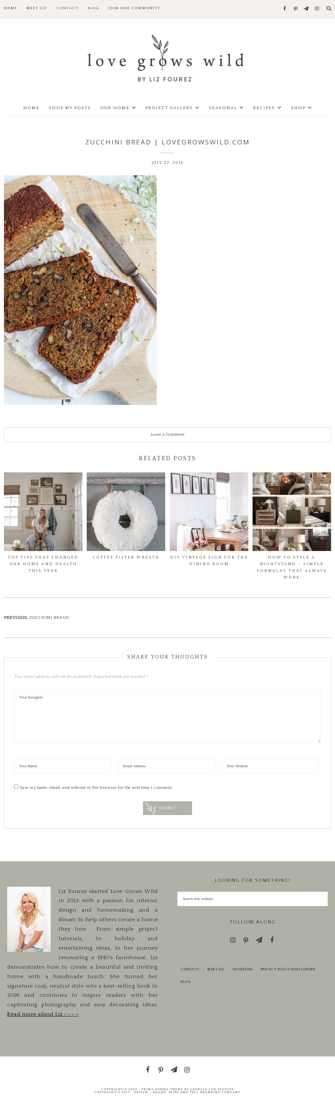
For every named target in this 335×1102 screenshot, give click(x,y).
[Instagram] (317, 9)
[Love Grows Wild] (167, 57)
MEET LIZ (215, 969)
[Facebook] (284, 9)
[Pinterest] (295, 9)
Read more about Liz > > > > (43, 1014)
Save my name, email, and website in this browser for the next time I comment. (96, 788)
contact (190, 969)
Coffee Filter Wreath (126, 557)
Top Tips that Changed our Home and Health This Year (43, 564)
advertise (242, 969)
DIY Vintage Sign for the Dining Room (209, 560)
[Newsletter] (306, 9)
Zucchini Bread (49, 617)
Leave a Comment (167, 434)
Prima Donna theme (162, 1089)
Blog (185, 982)
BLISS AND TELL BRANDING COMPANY (204, 1092)
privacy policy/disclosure (288, 969)
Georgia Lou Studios (212, 1089)
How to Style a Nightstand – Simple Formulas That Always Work (292, 567)
